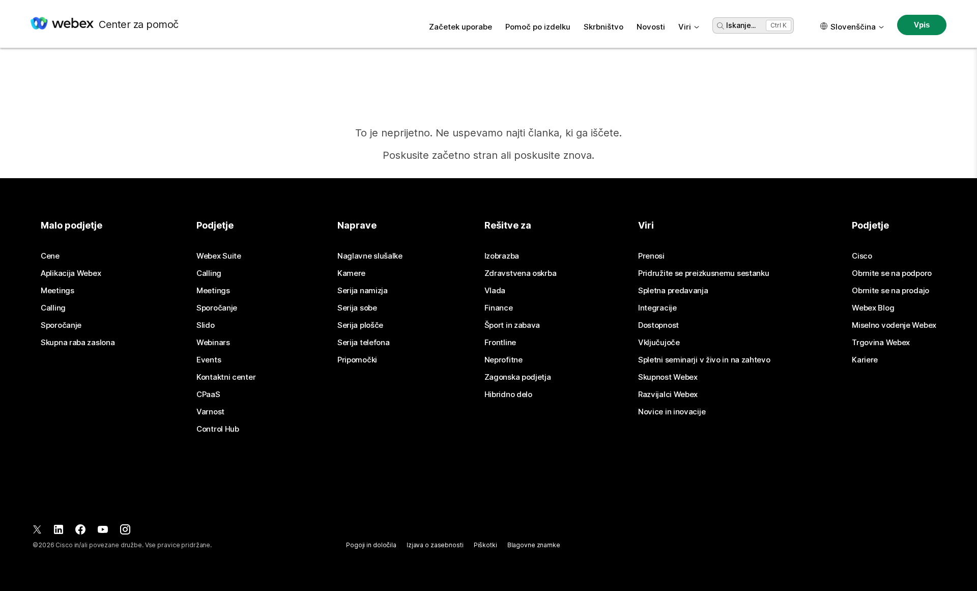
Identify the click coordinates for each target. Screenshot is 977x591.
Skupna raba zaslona (77, 342)
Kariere (865, 359)
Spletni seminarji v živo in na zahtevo (704, 359)
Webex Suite (218, 256)
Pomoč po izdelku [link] (537, 27)
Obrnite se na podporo (892, 273)
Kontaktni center (225, 377)
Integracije (657, 308)
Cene (50, 256)
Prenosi (651, 256)
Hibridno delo (508, 394)
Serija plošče (360, 325)
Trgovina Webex (881, 342)
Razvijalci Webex (668, 394)
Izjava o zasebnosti (435, 545)
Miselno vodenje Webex (894, 325)
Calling (53, 308)
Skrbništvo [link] (603, 27)
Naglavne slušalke (370, 256)
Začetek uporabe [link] (460, 27)
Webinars (213, 342)
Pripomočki (357, 359)
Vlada (495, 290)
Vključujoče (659, 342)
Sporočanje (61, 325)
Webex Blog (873, 308)
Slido (205, 325)
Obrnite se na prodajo (890, 290)
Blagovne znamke (533, 545)
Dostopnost (658, 325)
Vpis (921, 24)
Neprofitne (503, 359)
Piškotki (485, 545)
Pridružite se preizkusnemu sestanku (703, 273)
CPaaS (208, 394)
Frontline (500, 342)
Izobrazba (501, 256)
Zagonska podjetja (517, 377)
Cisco (862, 256)
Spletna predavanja (673, 290)
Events (208, 359)
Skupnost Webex (668, 377)
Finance (498, 308)
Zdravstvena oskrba (520, 273)
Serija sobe (357, 308)
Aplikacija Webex (71, 273)
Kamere (351, 273)
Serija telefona (363, 342)
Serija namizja (362, 290)
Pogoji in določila (371, 545)
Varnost (210, 411)
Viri (684, 27)
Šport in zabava (512, 325)
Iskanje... (741, 25)
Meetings (57, 290)
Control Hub (217, 429)
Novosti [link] (651, 27)
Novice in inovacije (671, 411)
